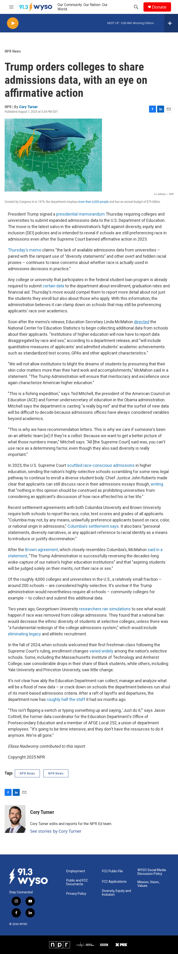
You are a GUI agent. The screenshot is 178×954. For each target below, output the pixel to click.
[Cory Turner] (15, 819)
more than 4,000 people (93, 202)
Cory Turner (28, 106)
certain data (53, 285)
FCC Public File (112, 871)
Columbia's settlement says (93, 526)
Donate (159, 7)
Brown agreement (41, 549)
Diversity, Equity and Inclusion (116, 892)
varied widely (101, 651)
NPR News (13, 51)
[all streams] (171, 23)
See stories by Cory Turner (55, 831)
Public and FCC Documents (77, 882)
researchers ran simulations (105, 608)
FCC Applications (114, 881)
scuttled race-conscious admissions (101, 465)
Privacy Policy (76, 893)
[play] (12, 23)
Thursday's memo (24, 250)
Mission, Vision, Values (148, 884)
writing (157, 484)
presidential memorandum (80, 214)
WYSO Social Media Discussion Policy (151, 872)
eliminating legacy (24, 633)
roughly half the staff (66, 699)
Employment (75, 871)
